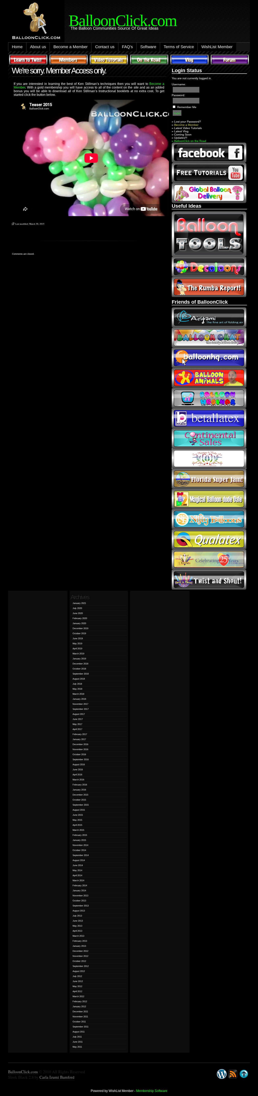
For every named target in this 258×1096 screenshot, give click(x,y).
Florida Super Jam (209, 479)
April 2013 (77, 931)
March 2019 (78, 653)
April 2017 (77, 729)
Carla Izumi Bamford (57, 1077)
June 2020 (78, 613)
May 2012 (77, 986)
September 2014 (81, 855)
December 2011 (80, 1011)
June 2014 (78, 865)
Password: (178, 95)
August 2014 (79, 860)
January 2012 (79, 1006)
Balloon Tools (209, 234)
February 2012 (80, 1001)
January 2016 (79, 789)
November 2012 (80, 956)
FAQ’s (127, 47)
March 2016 (78, 779)
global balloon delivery (209, 193)
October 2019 (79, 633)
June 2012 (78, 981)
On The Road (149, 59)
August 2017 (79, 714)
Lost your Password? (187, 121)
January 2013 (79, 946)
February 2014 (80, 885)
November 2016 (80, 749)
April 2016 (77, 774)
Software (148, 47)
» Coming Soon (181, 134)
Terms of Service (179, 47)
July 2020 (77, 608)
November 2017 (80, 704)
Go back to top (244, 1074)
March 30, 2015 (36, 223)
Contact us (104, 47)
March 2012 (78, 996)
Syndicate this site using (233, 1074)
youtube (209, 173)
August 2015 (79, 810)
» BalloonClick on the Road (189, 141)
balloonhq (209, 358)
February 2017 (80, 734)
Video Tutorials (109, 59)
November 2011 (80, 1016)
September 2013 (81, 905)
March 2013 (78, 936)
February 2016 (80, 784)
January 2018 (79, 699)
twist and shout (209, 579)
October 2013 (79, 900)
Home (17, 47)
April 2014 (77, 875)
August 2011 (79, 1031)
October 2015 (79, 800)
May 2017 (77, 724)
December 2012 (80, 951)
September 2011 (80, 1026)
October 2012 (79, 961)
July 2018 (77, 684)
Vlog (189, 59)
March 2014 (78, 880)
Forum (230, 59)
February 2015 (80, 835)
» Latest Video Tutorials (187, 128)
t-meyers (209, 559)
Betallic (209, 418)
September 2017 (81, 709)
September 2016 (81, 759)
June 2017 (78, 719)
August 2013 (79, 910)
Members (68, 59)
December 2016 (80, 744)
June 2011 (78, 1042)
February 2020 (80, 618)
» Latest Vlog (180, 131)
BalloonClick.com (23, 1071)
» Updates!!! (179, 137)
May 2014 (77, 870)
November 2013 (80, 895)
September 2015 (81, 805)
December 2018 (80, 663)
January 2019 (79, 658)
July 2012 (77, 976)
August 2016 (79, 764)
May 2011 (77, 1047)
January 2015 (79, 840)
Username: (179, 84)
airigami (209, 317)
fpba (209, 458)
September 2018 (81, 674)
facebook (209, 153)
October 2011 (79, 1021)
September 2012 (81, 966)
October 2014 (79, 850)
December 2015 (80, 795)
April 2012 (77, 991)
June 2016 (78, 769)
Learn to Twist (28, 59)
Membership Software (151, 1091)
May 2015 (77, 820)
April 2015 (77, 825)
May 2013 (77, 926)
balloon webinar (209, 398)
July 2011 (77, 1037)
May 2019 (77, 643)
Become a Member (70, 47)
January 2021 (79, 603)
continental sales (209, 438)
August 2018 (79, 679)
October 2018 (79, 668)
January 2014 (79, 890)
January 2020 (79, 623)
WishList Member (217, 47)
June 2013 (78, 921)
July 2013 (77, 916)
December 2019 (80, 628)
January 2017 (79, 739)
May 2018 (77, 689)
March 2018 (78, 694)
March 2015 (78, 830)
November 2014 (80, 845)
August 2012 (79, 971)
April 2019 (77, 648)
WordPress (222, 1074)
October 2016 (79, 754)
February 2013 (80, 941)
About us (38, 47)
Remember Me (186, 107)
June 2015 (78, 815)
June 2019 (78, 638)
